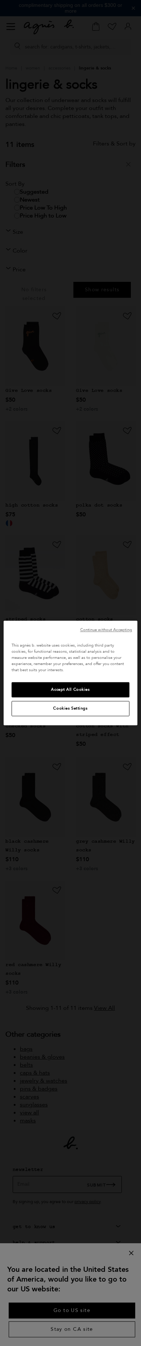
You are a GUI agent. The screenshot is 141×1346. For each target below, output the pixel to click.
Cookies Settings (70, 708)
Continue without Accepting (106, 629)
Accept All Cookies (70, 690)
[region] (71, 673)
